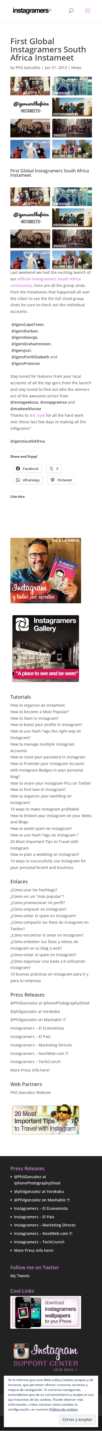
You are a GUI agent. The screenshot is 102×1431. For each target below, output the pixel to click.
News (76, 67)
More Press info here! (30, 1070)
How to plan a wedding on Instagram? (44, 854)
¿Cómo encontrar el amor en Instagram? (46, 935)
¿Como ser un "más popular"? (37, 896)
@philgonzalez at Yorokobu (35, 1011)
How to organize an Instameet (37, 705)
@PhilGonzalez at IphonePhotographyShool (49, 1003)
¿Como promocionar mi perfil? (37, 902)
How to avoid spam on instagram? (41, 828)
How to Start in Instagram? (34, 718)
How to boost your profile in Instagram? (46, 724)
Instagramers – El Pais (30, 1036)
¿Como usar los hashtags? (33, 889)
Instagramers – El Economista (37, 1028)
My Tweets (20, 1275)
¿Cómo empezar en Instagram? (38, 909)
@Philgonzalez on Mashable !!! (38, 1019)
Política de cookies (64, 1409)
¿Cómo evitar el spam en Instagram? (43, 915)
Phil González (28, 67)
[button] (51, 228)
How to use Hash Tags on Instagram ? (44, 835)
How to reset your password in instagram (47, 757)
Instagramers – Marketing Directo (41, 1045)
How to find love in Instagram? (38, 789)
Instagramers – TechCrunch (35, 1061)
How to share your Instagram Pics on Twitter (50, 783)
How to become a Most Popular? (39, 711)
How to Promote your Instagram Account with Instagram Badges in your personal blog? (47, 770)
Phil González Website (30, 1092)
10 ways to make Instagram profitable (44, 809)
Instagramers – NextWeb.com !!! (39, 1053)
